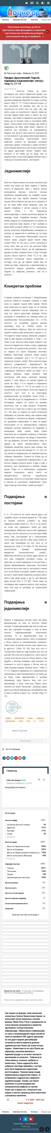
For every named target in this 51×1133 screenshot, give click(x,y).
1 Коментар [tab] (11, 771)
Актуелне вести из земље (26, 824)
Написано (19, 783)
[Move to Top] (47, 1129)
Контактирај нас (31, 1124)
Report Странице (19, 730)
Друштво (26, 827)
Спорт (26, 834)
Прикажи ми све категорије (25, 915)
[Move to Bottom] (41, 1129)
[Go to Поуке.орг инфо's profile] (6, 68)
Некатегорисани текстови (26, 877)
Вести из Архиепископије (26, 846)
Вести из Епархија (26, 849)
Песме (26, 874)
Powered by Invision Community (25, 1129)
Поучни (26, 868)
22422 (24, 780)
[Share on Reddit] (20, 758)
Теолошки (26, 871)
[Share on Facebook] (4, 758)
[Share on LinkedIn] (24, 758)
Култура (26, 831)
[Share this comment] (44, 780)
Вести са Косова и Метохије (26, 855)
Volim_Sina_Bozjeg (13, 780)
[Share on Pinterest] (16, 758)
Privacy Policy (18, 1124)
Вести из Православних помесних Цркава (26, 852)
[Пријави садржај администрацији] (39, 780)
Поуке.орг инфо (14, 73)
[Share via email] (8, 758)
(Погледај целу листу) (23, 993)
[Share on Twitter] (12, 758)
